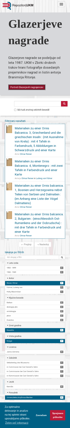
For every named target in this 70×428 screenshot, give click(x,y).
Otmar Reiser (26, 154)
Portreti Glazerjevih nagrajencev (26, 87)
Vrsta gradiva (15, 336)
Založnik (13, 358)
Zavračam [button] (41, 415)
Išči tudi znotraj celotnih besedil (33, 109)
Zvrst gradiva (15, 325)
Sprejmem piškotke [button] (57, 415)
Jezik (11, 382)
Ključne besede (16, 298)
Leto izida (13, 263)
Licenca (12, 347)
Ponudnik (13, 392)
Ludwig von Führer (44, 178)
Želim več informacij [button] (16, 423)
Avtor (11, 278)
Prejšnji (26, 244)
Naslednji (43, 244)
